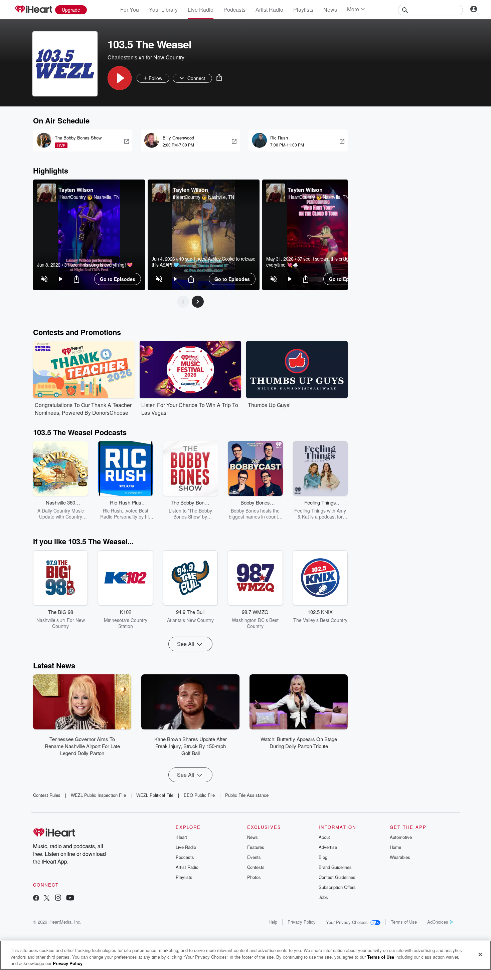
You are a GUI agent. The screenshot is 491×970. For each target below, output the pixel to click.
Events (254, 857)
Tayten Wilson (75, 190)
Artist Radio (269, 9)
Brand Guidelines (335, 867)
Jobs (323, 897)
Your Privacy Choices (347, 922)
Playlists (303, 9)
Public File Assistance (247, 795)
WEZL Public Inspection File (98, 795)
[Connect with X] (46, 898)
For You (129, 9)
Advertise (328, 847)
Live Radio (200, 9)
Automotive (401, 837)
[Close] (480, 954)
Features (255, 847)
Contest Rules (46, 795)
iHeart (181, 837)
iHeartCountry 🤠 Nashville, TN (89, 197)
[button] (120, 78)
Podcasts (234, 9)
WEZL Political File (154, 795)
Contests (256, 867)
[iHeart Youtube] (70, 898)
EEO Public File (199, 795)
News (330, 9)
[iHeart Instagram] (58, 898)
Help (273, 922)
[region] (89, 235)
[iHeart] (33, 9)
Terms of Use (404, 922)
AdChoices (437, 922)
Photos (254, 877)
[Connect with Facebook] (36, 898)
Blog (323, 857)
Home (395, 847)
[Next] (198, 302)
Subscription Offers (337, 887)
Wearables (400, 857)
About (324, 837)
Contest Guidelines (337, 877)
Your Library (163, 9)
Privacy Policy (302, 922)
